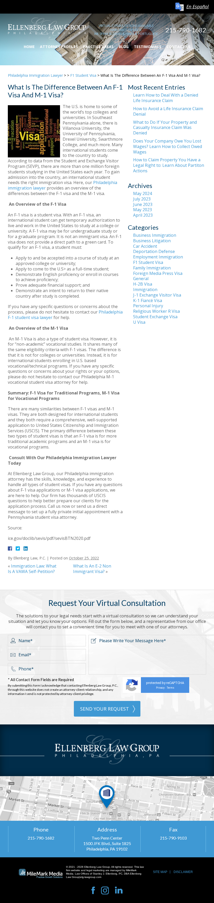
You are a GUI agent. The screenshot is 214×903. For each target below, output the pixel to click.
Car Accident (145, 246)
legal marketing (95, 870)
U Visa (139, 322)
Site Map (160, 872)
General (140, 278)
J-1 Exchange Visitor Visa (157, 295)
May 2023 (142, 210)
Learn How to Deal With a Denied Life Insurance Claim (165, 97)
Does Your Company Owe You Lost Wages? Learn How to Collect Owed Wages (167, 146)
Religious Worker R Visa (156, 311)
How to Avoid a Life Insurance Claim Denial (168, 111)
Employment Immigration (158, 257)
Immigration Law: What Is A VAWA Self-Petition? (32, 568)
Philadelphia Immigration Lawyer (35, 75)
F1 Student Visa (83, 75)
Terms (170, 687)
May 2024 (142, 193)
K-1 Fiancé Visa (147, 300)
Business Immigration (154, 235)
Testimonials (147, 46)
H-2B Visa (142, 284)
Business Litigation (152, 241)
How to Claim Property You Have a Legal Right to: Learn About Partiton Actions (168, 165)
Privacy (160, 687)
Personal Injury (148, 306)
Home (29, 46)
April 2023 (143, 215)
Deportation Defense (154, 251)
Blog (124, 46)
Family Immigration (152, 268)
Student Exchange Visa (155, 317)
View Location (107, 798)
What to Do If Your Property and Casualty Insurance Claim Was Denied (165, 127)
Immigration (145, 289)
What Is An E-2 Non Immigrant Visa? (92, 568)
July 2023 (142, 199)
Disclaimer (183, 872)
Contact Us (179, 46)
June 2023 (142, 204)
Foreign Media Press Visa (157, 273)
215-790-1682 (185, 30)
